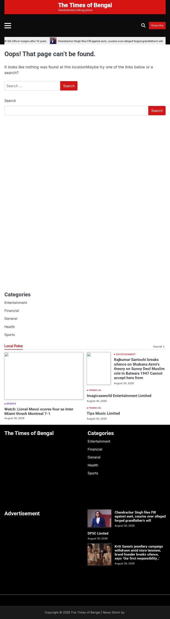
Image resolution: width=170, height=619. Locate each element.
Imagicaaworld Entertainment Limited (119, 395)
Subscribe (157, 25)
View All (157, 346)
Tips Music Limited (103, 413)
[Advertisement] (85, 152)
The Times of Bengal (85, 612)
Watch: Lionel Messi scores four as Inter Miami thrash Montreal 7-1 (38, 411)
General (10, 318)
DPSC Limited (98, 533)
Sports (9, 335)
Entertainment (15, 303)
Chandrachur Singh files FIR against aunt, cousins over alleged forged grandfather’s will (106, 41)
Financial (11, 311)
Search (10, 100)
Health (9, 327)
